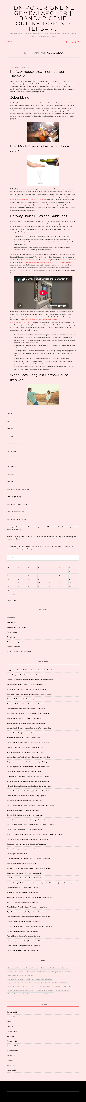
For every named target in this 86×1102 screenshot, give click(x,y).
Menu (9, 42)
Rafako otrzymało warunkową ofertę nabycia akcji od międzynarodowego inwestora (36, 834)
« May (9, 600)
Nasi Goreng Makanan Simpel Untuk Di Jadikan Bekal (25, 684)
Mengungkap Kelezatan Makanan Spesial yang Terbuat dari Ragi (29, 728)
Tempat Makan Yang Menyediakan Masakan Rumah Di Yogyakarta (29, 926)
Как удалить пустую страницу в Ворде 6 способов (25, 830)
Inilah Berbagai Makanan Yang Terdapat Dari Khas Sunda (26, 941)
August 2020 (11, 1056)
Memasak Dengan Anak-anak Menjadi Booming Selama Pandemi (29, 868)
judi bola (10, 413)
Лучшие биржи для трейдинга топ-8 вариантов (25, 849)
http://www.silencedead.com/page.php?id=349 (26, 199)
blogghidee (11, 618)
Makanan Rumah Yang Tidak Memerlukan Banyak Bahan (26, 723)
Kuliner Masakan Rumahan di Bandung (54, 968)
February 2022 (12, 1031)
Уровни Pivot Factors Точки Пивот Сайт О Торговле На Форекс (30, 825)
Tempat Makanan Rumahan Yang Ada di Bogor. (23, 931)
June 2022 (10, 1026)
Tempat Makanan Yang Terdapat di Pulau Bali (22, 950)
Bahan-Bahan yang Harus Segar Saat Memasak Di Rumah (26, 689)
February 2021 (12, 1041)
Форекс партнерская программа (19, 651)
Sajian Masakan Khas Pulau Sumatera (52, 983)
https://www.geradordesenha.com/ (18, 489)
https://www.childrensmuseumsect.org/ (49, 527)
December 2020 (12, 1046)
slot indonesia (12, 466)
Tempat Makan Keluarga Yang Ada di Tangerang (23, 946)
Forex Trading (12, 632)
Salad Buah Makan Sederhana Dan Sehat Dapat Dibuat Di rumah (29, 694)
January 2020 (11, 1070)
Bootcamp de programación (16, 627)
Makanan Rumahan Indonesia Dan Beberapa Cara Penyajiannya (28, 917)
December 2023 (12, 1012)
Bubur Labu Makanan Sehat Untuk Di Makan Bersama (25, 704)
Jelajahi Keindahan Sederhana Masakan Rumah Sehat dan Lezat (29, 786)
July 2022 (10, 1022)
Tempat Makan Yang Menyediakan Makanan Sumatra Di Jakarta (28, 742)
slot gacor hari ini (14, 444)
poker (8, 421)
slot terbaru (11, 451)
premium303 (10, 474)
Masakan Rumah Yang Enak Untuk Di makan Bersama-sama (27, 733)
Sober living (14, 67)
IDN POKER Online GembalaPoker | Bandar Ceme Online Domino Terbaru (43, 18)
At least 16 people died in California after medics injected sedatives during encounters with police (41, 883)
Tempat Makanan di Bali (62, 986)
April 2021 (10, 1036)
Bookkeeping (11, 622)
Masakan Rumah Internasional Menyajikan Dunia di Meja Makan (29, 791)
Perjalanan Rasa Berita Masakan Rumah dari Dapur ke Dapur (28, 762)
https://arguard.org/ (14, 496)
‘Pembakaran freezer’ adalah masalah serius (22, 863)
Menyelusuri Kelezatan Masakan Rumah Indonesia (24, 771)
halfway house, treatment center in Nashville (22, 902)
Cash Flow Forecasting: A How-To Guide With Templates (27, 878)
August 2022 (11, 1017)
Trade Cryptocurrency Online (17, 854)
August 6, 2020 (25, 67)
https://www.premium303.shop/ (17, 504)
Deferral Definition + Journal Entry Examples (22, 888)
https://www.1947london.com (16, 519)
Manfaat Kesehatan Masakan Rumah (20, 975)
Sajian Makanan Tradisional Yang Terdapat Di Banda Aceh (27, 907)
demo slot (10, 429)
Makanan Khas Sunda (15, 972)
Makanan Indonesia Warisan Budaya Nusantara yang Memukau (28, 757)
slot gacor (10, 459)
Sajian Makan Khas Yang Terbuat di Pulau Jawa (23, 810)
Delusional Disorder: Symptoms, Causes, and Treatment (26, 844)
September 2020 (12, 1051)
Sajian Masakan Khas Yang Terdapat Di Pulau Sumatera (26, 912)
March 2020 (11, 1065)
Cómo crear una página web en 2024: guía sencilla (24, 873)
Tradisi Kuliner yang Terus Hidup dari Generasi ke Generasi (28, 776)
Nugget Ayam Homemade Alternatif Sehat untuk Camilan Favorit (29, 670)
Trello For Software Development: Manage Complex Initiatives (29, 820)
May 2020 (10, 1060)
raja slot (10, 436)
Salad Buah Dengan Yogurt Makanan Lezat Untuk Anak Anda (28, 713)
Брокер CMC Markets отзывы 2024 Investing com (24, 815)
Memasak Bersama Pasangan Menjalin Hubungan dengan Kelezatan (30, 680)
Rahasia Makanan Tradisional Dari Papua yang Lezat (25, 752)
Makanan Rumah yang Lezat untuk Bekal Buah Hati (24, 718)
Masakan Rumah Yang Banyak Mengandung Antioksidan (26, 709)
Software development (15, 642)
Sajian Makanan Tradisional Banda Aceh (22, 983)
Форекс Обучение (13, 647)
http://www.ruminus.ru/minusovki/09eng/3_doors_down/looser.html (48, 262)
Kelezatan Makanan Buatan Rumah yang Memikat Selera (26, 699)
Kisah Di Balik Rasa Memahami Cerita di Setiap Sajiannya (26, 796)
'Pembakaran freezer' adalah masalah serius (23, 968)
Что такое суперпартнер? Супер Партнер (22, 892)
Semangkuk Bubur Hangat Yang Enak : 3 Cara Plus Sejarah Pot (28, 859)
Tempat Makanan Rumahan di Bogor (20, 990)
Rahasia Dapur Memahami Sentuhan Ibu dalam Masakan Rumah (28, 767)
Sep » (14, 600)
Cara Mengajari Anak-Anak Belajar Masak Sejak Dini (25, 747)
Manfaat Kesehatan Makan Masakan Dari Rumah (23, 921)
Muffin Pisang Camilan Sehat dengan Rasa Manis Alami (25, 675)
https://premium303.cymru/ (16, 512)
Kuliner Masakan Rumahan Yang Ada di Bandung (23, 936)
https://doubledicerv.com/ (28, 546)
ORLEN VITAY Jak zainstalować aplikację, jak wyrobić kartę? (28, 839)
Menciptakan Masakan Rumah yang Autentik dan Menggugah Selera (30, 805)
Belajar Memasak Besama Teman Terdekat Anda (23, 738)
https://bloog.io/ (27, 536)
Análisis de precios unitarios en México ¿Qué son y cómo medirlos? (30, 897)
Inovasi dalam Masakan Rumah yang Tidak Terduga (24, 800)
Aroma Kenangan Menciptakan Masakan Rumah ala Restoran (28, 781)
